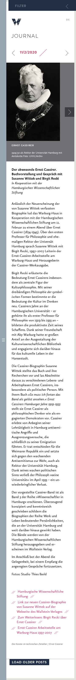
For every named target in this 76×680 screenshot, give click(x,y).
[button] (3, 340)
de (68, 20)
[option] (40, 112)
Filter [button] (20, 6)
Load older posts (29, 662)
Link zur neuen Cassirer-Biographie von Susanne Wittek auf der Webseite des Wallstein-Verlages (41, 607)
